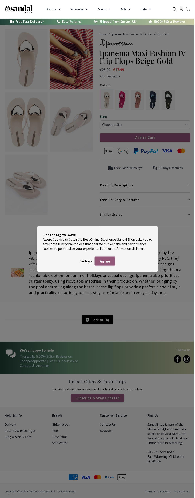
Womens (76, 9)
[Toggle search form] (174, 9)
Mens (102, 9)
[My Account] (181, 9)
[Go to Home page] (19, 9)
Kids (123, 9)
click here (138, 249)
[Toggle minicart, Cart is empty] (188, 9)
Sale (144, 9)
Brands (51, 9)
